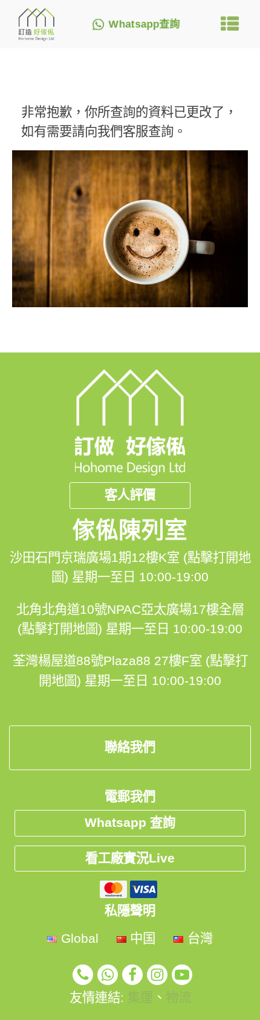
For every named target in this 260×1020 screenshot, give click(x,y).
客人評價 (130, 495)
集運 (140, 997)
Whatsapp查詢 (144, 24)
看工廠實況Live (130, 858)
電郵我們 (130, 796)
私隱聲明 (130, 911)
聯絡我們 (130, 747)
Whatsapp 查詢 (130, 822)
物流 (178, 997)
